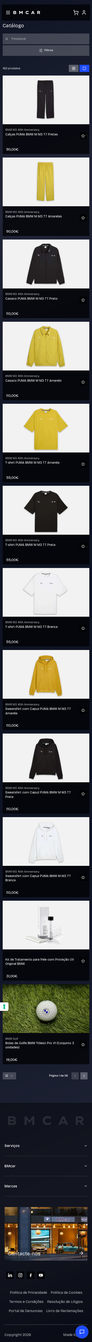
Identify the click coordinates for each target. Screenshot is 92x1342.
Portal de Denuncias (26, 1311)
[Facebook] (30, 1275)
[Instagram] (20, 1275)
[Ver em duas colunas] (74, 68)
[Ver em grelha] (84, 68)
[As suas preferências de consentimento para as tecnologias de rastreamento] (4, 1006)
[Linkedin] (10, 1275)
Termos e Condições (26, 1302)
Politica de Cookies (66, 1292)
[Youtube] (41, 1275)
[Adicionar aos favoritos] (83, 135)
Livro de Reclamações (64, 1311)
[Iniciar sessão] (84, 12)
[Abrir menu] (8, 12)
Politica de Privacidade (28, 1292)
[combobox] (9, 1075)
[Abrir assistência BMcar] (81, 1331)
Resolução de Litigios (65, 1302)
